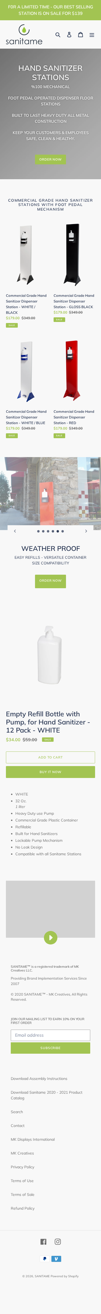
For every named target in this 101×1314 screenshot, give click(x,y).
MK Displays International (33, 1139)
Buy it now (50, 772)
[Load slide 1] (38, 531)
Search (17, 1111)
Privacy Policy (22, 1167)
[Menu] (91, 34)
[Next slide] (86, 531)
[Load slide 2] (43, 531)
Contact (18, 1125)
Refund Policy (22, 1208)
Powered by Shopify (65, 1276)
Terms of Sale (22, 1194)
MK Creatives (22, 1153)
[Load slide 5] (58, 531)
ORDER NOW (50, 159)
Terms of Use (22, 1180)
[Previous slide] (15, 531)
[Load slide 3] (48, 531)
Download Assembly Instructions (39, 1078)
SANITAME (42, 1276)
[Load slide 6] (62, 531)
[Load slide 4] (53, 531)
